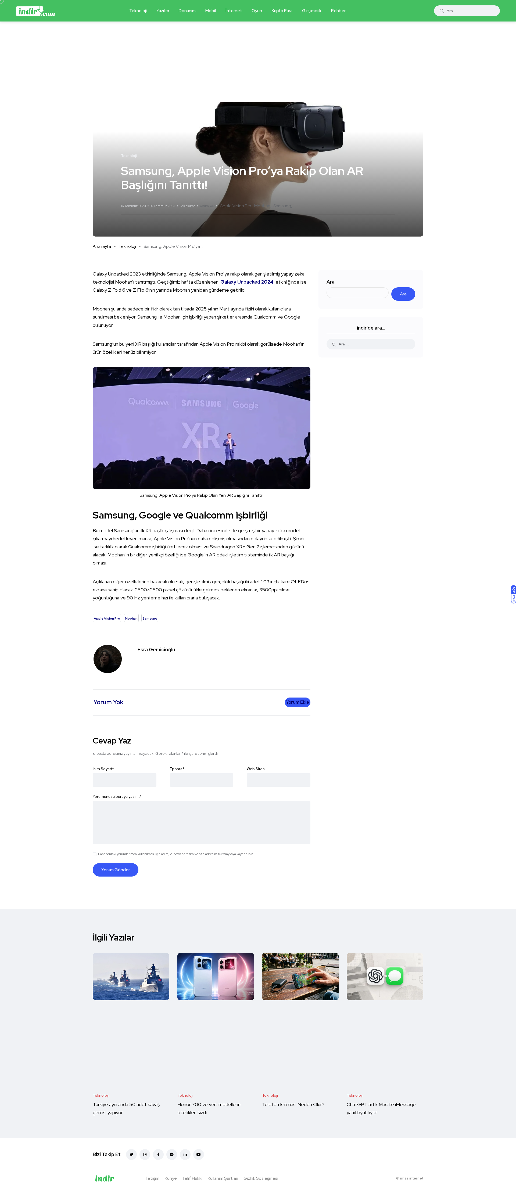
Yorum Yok (207, 206)
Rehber (338, 10)
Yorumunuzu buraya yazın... (117, 796)
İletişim (152, 1178)
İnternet (233, 10)
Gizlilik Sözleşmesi (260, 1178)
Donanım (187, 10)
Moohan (262, 206)
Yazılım (162, 10)
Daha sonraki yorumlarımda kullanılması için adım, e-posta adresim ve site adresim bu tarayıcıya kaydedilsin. (176, 854)
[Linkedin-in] (185, 1154)
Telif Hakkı (192, 1178)
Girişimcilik (311, 10)
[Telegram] (171, 1154)
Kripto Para (282, 10)
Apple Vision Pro (235, 206)
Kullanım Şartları (223, 1178)
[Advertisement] (258, 61)
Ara (331, 282)
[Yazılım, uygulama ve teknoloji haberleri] (35, 10)
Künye (171, 1178)
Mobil (210, 10)
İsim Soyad (103, 768)
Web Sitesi (256, 768)
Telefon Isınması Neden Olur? (293, 1105)
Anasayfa (102, 246)
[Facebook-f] (158, 1154)
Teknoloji (138, 10)
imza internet (411, 1178)
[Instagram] (144, 1154)
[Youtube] (198, 1154)
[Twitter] (131, 1154)
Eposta (177, 768)
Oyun (257, 10)
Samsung (282, 206)
